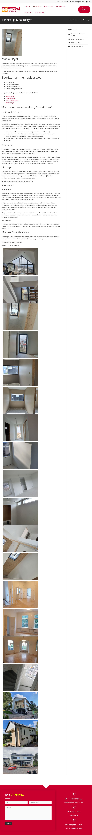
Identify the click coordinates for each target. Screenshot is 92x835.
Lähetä (8, 823)
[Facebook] (87, 2)
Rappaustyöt (10, 96)
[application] (40, 6)
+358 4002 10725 (73, 812)
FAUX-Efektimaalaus (12, 100)
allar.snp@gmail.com (73, 825)
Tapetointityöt (10, 98)
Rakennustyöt (10, 103)
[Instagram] (89, 2)
